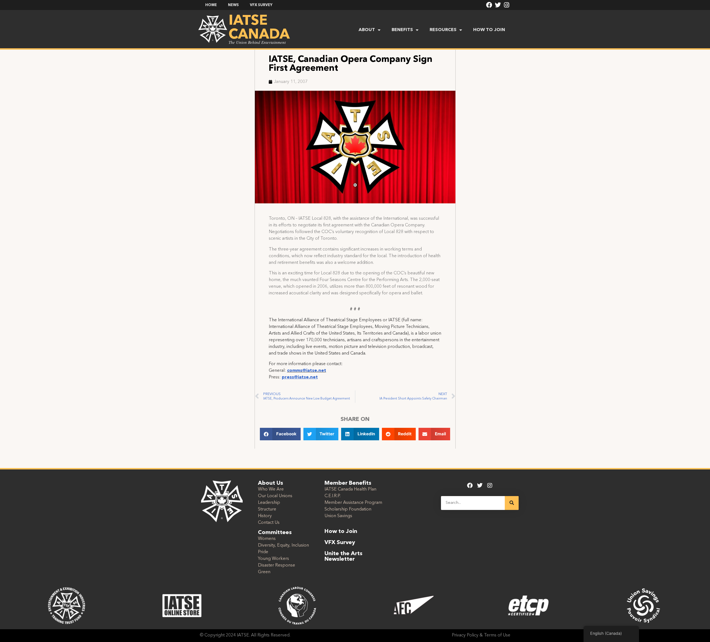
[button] (280, 434)
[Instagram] (506, 5)
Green (264, 572)
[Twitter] (497, 5)
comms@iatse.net (306, 370)
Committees (275, 532)
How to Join (340, 531)
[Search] (512, 503)
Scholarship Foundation (347, 509)
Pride (263, 552)
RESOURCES (443, 30)
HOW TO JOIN (489, 30)
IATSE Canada (259, 28)
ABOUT (367, 30)
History (265, 516)
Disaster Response (276, 565)
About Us (270, 483)
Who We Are (271, 489)
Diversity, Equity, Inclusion (283, 545)
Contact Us (269, 522)
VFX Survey (339, 542)
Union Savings (338, 516)
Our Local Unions (275, 496)
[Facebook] (489, 5)
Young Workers (273, 559)
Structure (267, 509)
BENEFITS (402, 30)
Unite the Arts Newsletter (343, 556)
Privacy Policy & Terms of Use (481, 635)
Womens (267, 539)
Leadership (269, 503)
